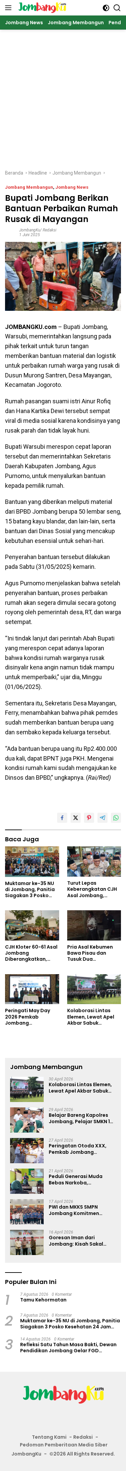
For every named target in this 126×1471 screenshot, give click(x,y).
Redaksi (83, 1437)
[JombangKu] (41, 7)
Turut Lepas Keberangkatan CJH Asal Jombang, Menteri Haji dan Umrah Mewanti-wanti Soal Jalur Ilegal (92, 889)
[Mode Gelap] (106, 7)
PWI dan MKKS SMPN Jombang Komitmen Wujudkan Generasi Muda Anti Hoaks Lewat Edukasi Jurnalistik (80, 1210)
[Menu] (9, 7)
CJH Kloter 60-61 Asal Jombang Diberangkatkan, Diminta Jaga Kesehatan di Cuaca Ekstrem (31, 953)
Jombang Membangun (29, 187)
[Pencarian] (117, 7)
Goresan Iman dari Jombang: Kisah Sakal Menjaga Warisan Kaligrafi (81, 1241)
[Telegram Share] (102, 818)
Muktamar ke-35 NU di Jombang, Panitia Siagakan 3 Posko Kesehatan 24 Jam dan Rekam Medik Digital (30, 889)
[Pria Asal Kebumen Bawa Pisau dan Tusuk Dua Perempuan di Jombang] (94, 925)
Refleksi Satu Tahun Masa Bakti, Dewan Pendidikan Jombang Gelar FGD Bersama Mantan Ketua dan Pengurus (68, 1347)
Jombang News (71, 187)
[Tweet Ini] (76, 818)
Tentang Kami (49, 1437)
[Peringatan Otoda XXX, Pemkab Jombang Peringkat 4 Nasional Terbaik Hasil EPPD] (27, 1150)
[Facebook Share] (62, 818)
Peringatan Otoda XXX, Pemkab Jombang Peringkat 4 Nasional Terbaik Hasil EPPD (78, 1149)
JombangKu (26, 1453)
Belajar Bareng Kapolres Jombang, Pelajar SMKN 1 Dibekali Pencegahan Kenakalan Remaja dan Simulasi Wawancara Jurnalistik (79, 1118)
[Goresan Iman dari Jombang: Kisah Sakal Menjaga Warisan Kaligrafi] (27, 1242)
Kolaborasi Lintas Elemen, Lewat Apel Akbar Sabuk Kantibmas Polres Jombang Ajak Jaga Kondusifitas (92, 1016)
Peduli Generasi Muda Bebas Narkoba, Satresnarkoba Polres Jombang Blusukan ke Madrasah (76, 1179)
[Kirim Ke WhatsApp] (116, 818)
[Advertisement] (63, 96)
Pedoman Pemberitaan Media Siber (64, 1444)
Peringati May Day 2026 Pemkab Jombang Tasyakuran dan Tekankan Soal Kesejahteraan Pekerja (27, 1016)
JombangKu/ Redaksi (37, 230)
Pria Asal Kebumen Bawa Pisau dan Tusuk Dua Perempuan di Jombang (90, 953)
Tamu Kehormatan (43, 1300)
